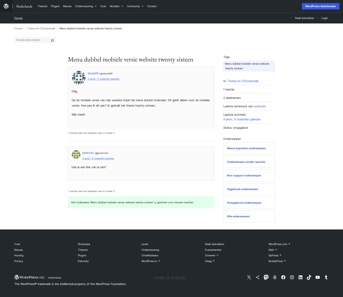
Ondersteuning (150, 249)
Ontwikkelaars (149, 255)
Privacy (18, 261)
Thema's (83, 249)
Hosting (18, 255)
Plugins (82, 255)
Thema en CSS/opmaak (41, 28)
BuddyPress (277, 261)
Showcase (84, 244)
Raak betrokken (214, 244)
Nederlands (54, 277)
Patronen (83, 261)
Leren (144, 244)
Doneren (211, 255)
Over (17, 244)
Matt (273, 249)
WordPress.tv (150, 261)
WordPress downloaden (320, 6)
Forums (18, 18)
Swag (210, 261)
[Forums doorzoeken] (52, 40)
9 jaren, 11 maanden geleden (104, 79)
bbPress (275, 255)
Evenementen (213, 249)
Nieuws (18, 249)
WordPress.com (279, 244)
